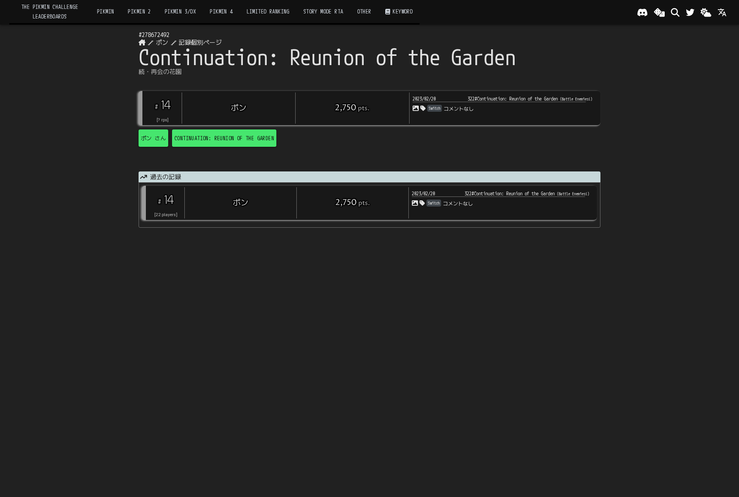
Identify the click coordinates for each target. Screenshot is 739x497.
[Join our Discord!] (642, 12)
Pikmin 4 (221, 11)
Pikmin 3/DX (180, 11)
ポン (162, 42)
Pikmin (105, 11)
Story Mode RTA (323, 11)
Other (364, 11)
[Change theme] (705, 12)
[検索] (675, 12)
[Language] (722, 12)
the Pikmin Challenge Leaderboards (49, 11)
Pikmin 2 (139, 11)
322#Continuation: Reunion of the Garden (530, 99)
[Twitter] (690, 12)
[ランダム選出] (659, 12)
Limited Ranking (268, 11)
